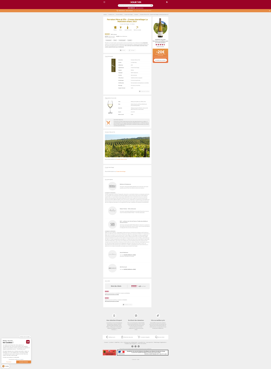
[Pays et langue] (166, 2)
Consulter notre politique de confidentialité (11, 357)
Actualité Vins (141, 342)
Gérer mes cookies (142, 343)
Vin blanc (132, 24)
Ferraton (136, 14)
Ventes (105, 14)
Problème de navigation (131, 343)
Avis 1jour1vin (149, 342)
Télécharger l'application (160, 342)
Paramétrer (8, 361)
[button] (5, 366)
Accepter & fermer (23, 361)
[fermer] (269, 10)
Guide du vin (111, 14)
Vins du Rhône (119, 14)
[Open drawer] (104, 2)
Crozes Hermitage (128, 14)
